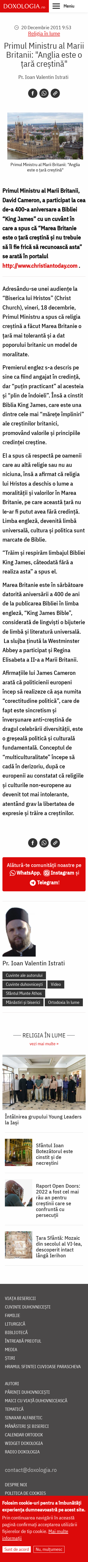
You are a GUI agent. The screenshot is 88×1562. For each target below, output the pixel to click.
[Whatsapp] (44, 93)
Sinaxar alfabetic (23, 1418)
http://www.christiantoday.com (39, 265)
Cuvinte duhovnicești (24, 984)
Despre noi (16, 1484)
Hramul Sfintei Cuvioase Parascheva (43, 1366)
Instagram (62, 872)
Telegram (47, 882)
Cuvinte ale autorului (24, 975)
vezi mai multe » (44, 1043)
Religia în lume (44, 33)
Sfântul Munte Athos (24, 993)
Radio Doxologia (22, 1452)
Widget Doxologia (24, 1443)
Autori (12, 1383)
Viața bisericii (20, 1298)
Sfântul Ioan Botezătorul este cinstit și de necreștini (54, 1154)
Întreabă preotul (23, 1341)
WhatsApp (28, 872)
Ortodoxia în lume (63, 1002)
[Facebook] (32, 93)
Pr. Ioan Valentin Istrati (43, 76)
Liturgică (15, 1324)
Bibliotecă (16, 1332)
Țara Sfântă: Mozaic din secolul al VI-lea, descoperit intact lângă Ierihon (59, 1246)
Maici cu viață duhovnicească (36, 1400)
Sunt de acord (16, 1549)
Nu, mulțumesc (49, 1549)
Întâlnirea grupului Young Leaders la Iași (43, 1119)
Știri (10, 1358)
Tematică (14, 1409)
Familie (12, 1315)
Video (56, 984)
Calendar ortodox (24, 1435)
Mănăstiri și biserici (23, 1002)
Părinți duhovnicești (27, 1392)
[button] (63, 6)
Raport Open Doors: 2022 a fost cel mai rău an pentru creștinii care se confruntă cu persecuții (58, 1200)
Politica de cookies (25, 1493)
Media (11, 1349)
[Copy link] (55, 93)
